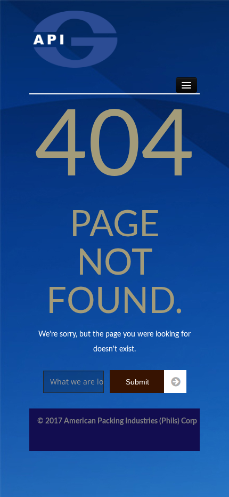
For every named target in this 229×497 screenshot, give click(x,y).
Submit (137, 382)
